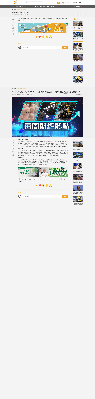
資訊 (23, 6)
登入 (82, 2)
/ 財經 (15, 9)
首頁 (13, 6)
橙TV (17, 6)
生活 (41, 6)
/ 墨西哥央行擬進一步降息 (21, 9)
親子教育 (37, 6)
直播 (20, 6)
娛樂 (44, 6)
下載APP (58, 2)
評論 (26, 6)
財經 (29, 6)
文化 (33, 6)
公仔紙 (47, 6)
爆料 (76, 2)
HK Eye (52, 6)
